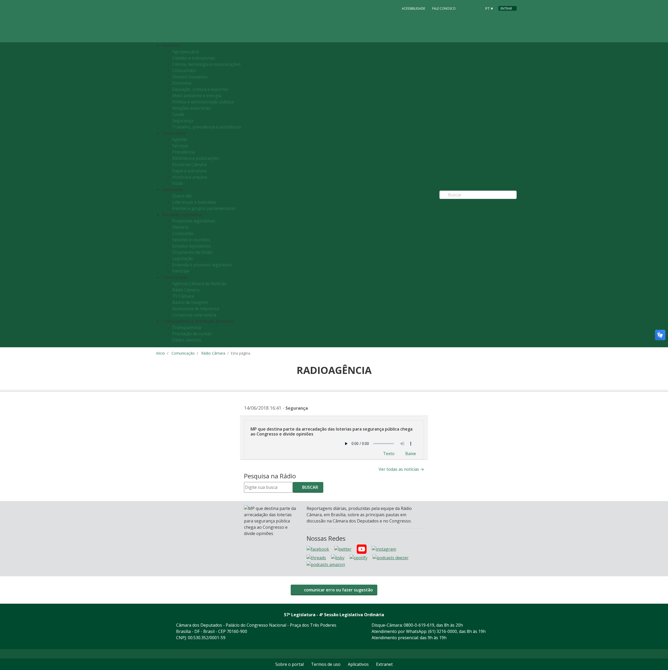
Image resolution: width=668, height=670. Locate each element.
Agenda (179, 139)
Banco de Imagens (190, 302)
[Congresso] (466, 8)
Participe (180, 271)
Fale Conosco (444, 8)
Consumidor (184, 70)
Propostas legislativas (193, 221)
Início (160, 353)
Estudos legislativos (191, 246)
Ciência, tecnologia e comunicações (206, 64)
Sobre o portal (289, 664)
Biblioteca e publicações (195, 158)
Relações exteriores (191, 108)
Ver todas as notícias (401, 469)
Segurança (182, 121)
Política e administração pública (203, 102)
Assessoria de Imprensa (195, 309)
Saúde (178, 114)
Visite (177, 183)
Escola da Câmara (189, 164)
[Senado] (476, 8)
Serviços (180, 146)
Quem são (182, 196)
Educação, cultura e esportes (200, 89)
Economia (181, 83)
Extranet (384, 664)
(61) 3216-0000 (442, 631)
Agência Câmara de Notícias (199, 283)
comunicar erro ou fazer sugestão (338, 590)
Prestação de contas (192, 334)
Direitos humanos (189, 77)
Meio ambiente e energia (196, 95)
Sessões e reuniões (191, 240)
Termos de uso (326, 664)
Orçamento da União (192, 252)
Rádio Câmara (185, 290)
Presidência (183, 152)
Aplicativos (358, 664)
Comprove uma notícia (194, 315)
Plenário (180, 227)
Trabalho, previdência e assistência (206, 127)
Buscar (309, 487)
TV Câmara (183, 296)
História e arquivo (189, 177)
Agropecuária (185, 52)
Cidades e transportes (193, 58)
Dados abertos (186, 340)
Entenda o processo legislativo (202, 265)
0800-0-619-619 (419, 625)
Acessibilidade (413, 8)
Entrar (506, 8)
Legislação (182, 258)
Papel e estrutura (189, 171)
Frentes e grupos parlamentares (204, 208)
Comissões (182, 233)
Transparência (186, 327)
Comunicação (183, 353)
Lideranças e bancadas (194, 202)
